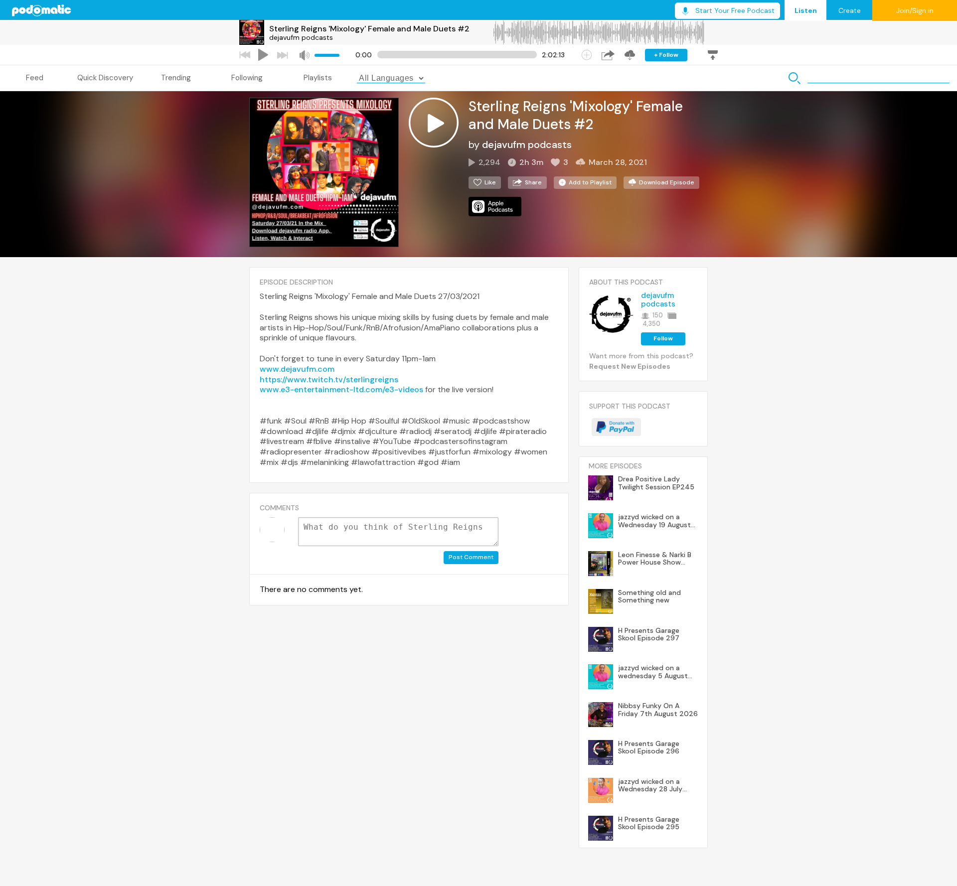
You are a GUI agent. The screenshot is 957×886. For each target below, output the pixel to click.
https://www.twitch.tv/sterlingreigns (329, 379)
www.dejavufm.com (297, 369)
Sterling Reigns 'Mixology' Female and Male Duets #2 (369, 28)
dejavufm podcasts (301, 37)
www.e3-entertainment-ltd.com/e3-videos (341, 389)
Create (849, 10)
